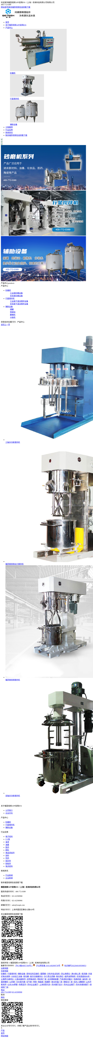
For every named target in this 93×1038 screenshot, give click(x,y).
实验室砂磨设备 (16, 296)
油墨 (7, 845)
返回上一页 (5, 325)
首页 (7, 22)
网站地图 (4, 1036)
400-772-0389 (6, 992)
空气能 (29, 982)
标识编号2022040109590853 (75, 966)
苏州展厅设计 (57, 984)
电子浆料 (9, 837)
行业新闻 (9, 875)
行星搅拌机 (10, 298)
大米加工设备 (16, 976)
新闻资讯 (9, 133)
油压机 (85, 979)
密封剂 (8, 861)
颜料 (7, 850)
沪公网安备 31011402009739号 (48, 966)
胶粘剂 (8, 864)
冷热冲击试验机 (53, 974)
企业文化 (9, 813)
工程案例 (9, 127)
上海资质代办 (44, 984)
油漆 (7, 842)
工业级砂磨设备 (16, 293)
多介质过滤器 (49, 976)
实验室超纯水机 (83, 976)
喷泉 (35, 982)
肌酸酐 (47, 982)
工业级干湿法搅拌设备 (19, 301)
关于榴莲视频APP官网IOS (15, 25)
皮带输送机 (31, 979)
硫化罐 (26, 976)
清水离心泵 (75, 974)
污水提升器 (20, 982)
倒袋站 (12, 312)
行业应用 (9, 130)
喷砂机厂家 (41, 979)
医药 (7, 847)
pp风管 (12, 982)
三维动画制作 (20, 979)
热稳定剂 (22, 984)
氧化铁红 (59, 976)
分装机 (12, 317)
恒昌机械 (77, 979)
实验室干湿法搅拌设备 (19, 304)
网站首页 (4, 7)
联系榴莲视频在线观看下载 (19, 7)
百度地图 (4, 971)
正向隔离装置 (53, 979)
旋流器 (84, 974)
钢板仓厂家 (68, 982)
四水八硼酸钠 (79, 982)
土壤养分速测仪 (7, 979)
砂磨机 (8, 290)
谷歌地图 (4, 968)
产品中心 (9, 28)
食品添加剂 (10, 853)
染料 (7, 855)
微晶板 (40, 982)
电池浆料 (9, 866)
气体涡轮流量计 (66, 979)
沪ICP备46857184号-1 (23, 966)
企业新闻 (9, 878)
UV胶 (7, 839)
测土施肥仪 (65, 974)
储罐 (12, 309)
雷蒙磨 (43, 974)
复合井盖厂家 (56, 982)
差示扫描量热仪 (36, 976)
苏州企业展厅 (32, 984)
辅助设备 (9, 307)
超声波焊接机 (70, 976)
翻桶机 (12, 315)
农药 (7, 858)
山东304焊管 (13, 984)
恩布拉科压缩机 (32, 974)
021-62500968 (17, 992)
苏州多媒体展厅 (82, 984)
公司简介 (9, 810)
